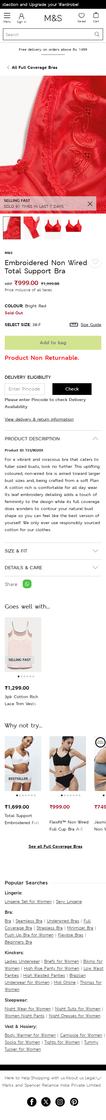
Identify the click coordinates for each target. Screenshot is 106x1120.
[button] (18, 676)
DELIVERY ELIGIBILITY (28, 377)
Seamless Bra (29, 920)
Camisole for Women (81, 1035)
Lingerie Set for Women (28, 901)
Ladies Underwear (22, 961)
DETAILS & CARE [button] (23, 568)
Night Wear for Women (28, 1008)
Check (72, 389)
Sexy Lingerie (69, 901)
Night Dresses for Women (74, 1015)
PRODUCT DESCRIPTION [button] (32, 439)
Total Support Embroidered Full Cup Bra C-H (22, 819)
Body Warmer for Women (30, 1035)
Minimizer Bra (80, 927)
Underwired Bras (63, 920)
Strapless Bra (50, 927)
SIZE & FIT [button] (16, 551)
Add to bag (53, 343)
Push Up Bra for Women (29, 934)
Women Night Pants (24, 1015)
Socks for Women (22, 1042)
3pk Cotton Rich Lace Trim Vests (21, 700)
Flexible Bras (70, 934)
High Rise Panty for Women (51, 968)
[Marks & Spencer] (53, 22)
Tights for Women (62, 1042)
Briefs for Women (61, 961)
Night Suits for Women (77, 1008)
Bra (8, 920)
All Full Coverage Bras (34, 67)
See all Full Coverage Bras (55, 846)
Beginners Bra (18, 942)
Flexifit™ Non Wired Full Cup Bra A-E (69, 825)
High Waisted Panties (44, 975)
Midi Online (65, 982)
